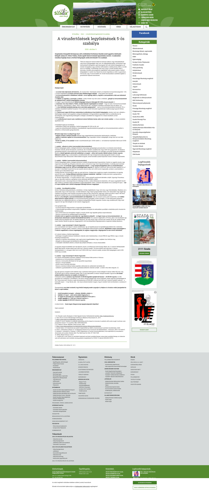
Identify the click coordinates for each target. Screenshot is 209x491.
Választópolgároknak (58, 440)
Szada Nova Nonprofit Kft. (60, 421)
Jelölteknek (56, 451)
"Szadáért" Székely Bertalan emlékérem (115, 374)
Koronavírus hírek (136, 364)
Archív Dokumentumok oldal (114, 475)
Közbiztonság (82, 383)
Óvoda (135, 106)
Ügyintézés (85, 27)
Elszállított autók (84, 362)
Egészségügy (137, 59)
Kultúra (135, 92)
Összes (135, 46)
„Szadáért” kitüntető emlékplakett (113, 373)
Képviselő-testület (57, 372)
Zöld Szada (136, 154)
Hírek (118, 27)
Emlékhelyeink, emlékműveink (112, 390)
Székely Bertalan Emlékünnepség (113, 397)
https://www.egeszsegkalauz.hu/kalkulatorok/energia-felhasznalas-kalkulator (78, 326)
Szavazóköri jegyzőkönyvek (60, 453)
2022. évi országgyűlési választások (63, 461)
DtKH (134, 57)
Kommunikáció (56, 430)
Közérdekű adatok (57, 407)
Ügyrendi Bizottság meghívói (142, 149)
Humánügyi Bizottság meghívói (143, 78)
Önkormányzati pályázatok (141, 103)
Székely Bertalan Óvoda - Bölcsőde (61, 395)
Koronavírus (137, 89)
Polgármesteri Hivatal (58, 364)
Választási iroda (57, 454)
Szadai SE (136, 122)
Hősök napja (108, 399)
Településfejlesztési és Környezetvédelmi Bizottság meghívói (142, 139)
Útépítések (136, 151)
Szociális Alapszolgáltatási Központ (141, 133)
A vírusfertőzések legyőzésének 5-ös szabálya (98, 34)
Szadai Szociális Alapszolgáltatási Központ (64, 389)
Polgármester (137, 111)
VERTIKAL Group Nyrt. (84, 387)
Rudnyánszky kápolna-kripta (112, 387)
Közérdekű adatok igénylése (60, 409)
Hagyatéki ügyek (83, 395)
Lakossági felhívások (140, 95)
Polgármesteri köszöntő (112, 359)
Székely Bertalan (138, 125)
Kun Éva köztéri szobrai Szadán (113, 388)
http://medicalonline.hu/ (107, 316)
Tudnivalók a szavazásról (59, 444)
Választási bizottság (58, 456)
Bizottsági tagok (57, 374)
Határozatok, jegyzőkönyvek (60, 458)
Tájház (107, 385)
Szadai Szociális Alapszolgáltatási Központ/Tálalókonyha (61, 397)
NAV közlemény (138, 100)
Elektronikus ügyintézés (85, 369)
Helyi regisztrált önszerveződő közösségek (116, 366)
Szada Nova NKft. (138, 117)
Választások (135, 27)
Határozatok (56, 381)
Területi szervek (83, 374)
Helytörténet (137, 70)
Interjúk (135, 81)
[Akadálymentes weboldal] (153, 4)
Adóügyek (81, 359)
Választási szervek (57, 439)
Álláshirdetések (138, 48)
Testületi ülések (138, 146)
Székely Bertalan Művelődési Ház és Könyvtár (144, 128)
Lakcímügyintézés (83, 372)
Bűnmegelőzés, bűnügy (140, 54)
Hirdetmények (137, 73)
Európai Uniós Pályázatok (141, 62)
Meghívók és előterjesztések (142, 97)
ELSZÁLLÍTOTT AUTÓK (85, 389)
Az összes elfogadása (145, 482)
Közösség (102, 27)
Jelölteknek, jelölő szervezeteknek (61, 442)
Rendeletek (55, 365)
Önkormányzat (68, 27)
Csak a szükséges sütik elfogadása (145, 487)
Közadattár (55, 413)
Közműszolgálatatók (84, 385)
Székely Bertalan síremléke (111, 383)
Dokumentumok (57, 383)
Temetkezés (81, 393)
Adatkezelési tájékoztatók (82, 486)
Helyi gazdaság (138, 67)
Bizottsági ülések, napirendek (142, 51)
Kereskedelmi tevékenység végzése (89, 398)
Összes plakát (144, 329)
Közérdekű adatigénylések (59, 411)
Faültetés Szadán (138, 65)
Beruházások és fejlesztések (61, 416)
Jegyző (135, 87)
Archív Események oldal (113, 473)
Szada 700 (136, 114)
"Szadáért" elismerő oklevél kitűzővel (114, 376)
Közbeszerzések (57, 418)
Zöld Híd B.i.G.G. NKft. (137, 362)
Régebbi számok (144, 253)
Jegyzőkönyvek (57, 379)
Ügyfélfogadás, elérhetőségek (60, 362)
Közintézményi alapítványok (112, 364)
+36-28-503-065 (58, 477)
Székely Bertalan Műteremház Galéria (114, 381)
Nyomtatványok (83, 367)
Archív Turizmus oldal (112, 477)
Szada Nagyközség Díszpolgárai (113, 371)
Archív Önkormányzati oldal (114, 472)
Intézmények (137, 84)
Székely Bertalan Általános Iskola (61, 391)
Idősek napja (108, 401)
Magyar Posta (82, 381)
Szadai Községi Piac (139, 119)
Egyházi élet (108, 393)
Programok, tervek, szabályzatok (62, 402)
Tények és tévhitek (139, 143)
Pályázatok (56, 385)
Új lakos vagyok (83, 364)
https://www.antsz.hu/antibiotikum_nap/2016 (69, 319)
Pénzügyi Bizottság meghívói (142, 108)
